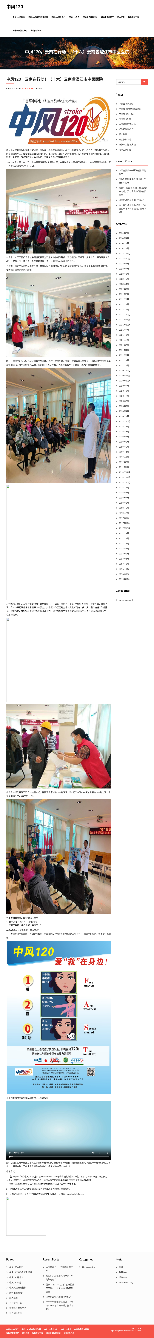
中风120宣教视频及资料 (38, 17)
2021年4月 (124, 350)
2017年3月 (124, 564)
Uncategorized (28, 88)
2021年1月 (124, 365)
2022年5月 (124, 299)
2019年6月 (124, 441)
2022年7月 (124, 289)
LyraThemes (136, 1331)
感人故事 (121, 17)
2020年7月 (124, 396)
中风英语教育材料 (90, 17)
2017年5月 (124, 553)
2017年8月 (124, 538)
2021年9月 (124, 329)
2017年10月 (124, 528)
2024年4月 (124, 238)
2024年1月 (124, 248)
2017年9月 (124, 533)
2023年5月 (124, 279)
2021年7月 (124, 340)
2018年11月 (124, 477)
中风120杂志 (74, 17)
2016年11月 (124, 569)
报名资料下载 (133, 17)
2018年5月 (124, 508)
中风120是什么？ (58, 17)
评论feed (123, 1277)
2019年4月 (124, 452)
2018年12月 (124, 472)
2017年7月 (124, 543)
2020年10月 (124, 380)
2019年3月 (124, 457)
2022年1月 (124, 309)
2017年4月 (124, 558)
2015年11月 (124, 579)
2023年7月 (124, 268)
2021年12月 (124, 314)
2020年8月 (124, 391)
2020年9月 (124, 385)
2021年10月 (124, 324)
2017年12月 (124, 518)
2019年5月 (124, 447)
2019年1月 (124, 467)
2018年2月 (124, 513)
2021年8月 (124, 335)
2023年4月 (124, 284)
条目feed (123, 1272)
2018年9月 (124, 487)
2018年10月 (124, 482)
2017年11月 (124, 523)
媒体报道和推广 (107, 17)
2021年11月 (124, 319)
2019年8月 (124, 431)
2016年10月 (124, 574)
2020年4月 (124, 411)
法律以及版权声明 (20, 30)
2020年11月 (124, 375)
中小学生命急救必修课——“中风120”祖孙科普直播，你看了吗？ (132, 209)
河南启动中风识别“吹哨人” (131, 200)
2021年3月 (124, 355)
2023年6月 (124, 274)
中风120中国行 (19, 17)
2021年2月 (124, 360)
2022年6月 (124, 294)
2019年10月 (124, 421)
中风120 (14, 6)
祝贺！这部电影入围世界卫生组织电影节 (132, 181)
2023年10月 (124, 258)
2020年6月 (124, 401)
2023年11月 (124, 253)
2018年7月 (124, 497)
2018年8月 (124, 492)
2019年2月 (124, 462)
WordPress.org (126, 1282)
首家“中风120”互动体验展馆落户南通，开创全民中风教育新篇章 (133, 191)
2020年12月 (124, 370)
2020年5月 (124, 406)
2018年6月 (124, 502)
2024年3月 (124, 243)
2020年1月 (124, 416)
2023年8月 (124, 263)
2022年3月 (124, 304)
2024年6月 (124, 233)
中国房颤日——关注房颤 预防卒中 (132, 172)
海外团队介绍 (36, 30)
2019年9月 (124, 426)
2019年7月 (124, 436)
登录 (121, 1267)
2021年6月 (124, 345)
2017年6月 (124, 548)
